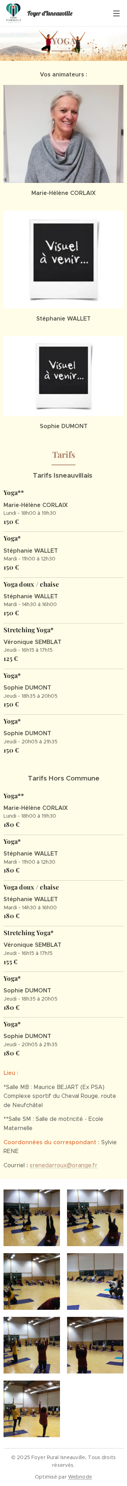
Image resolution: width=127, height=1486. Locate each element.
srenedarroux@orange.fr (63, 1165)
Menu (116, 13)
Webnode (80, 1477)
